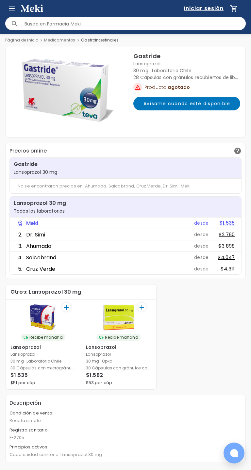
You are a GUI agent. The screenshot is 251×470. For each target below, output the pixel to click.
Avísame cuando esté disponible (186, 103)
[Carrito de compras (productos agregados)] (234, 8)
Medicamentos (59, 40)
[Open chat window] (234, 453)
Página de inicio (21, 40)
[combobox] (135, 23)
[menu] (11, 8)
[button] (68, 90)
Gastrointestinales (100, 40)
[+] (66, 307)
